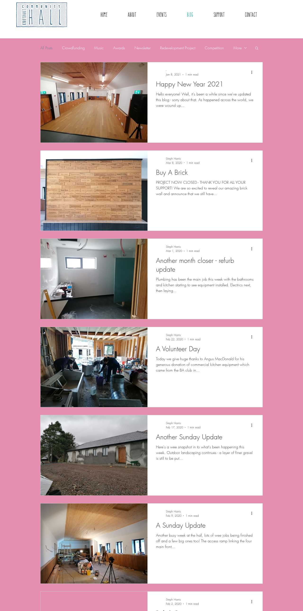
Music (99, 47)
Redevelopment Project (177, 47)
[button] (256, 48)
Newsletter (142, 47)
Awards (119, 47)
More (237, 47)
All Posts (46, 47)
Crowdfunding (73, 47)
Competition (214, 47)
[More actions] (253, 72)
